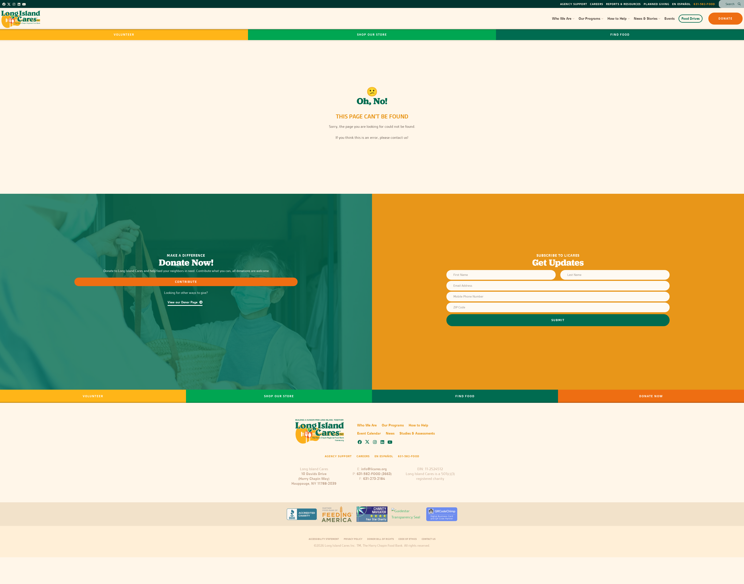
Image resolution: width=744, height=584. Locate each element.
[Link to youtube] (24, 4)
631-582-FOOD (704, 4)
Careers (596, 4)
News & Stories (645, 18)
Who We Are (561, 18)
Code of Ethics (407, 539)
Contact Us (429, 539)
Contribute (186, 282)
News (390, 433)
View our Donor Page (183, 302)
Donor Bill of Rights (380, 539)
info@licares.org (374, 469)
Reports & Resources (623, 4)
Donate (725, 18)
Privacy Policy (353, 539)
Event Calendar (369, 433)
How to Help (617, 18)
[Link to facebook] (4, 4)
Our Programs (589, 18)
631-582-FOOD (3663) (374, 473)
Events (669, 18)
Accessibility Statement (324, 539)
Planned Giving (656, 4)
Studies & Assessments (417, 433)
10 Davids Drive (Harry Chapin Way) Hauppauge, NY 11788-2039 (313, 478)
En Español (681, 4)
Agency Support (573, 4)
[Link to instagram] (14, 4)
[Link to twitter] (9, 4)
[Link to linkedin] (19, 4)
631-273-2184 (374, 478)
